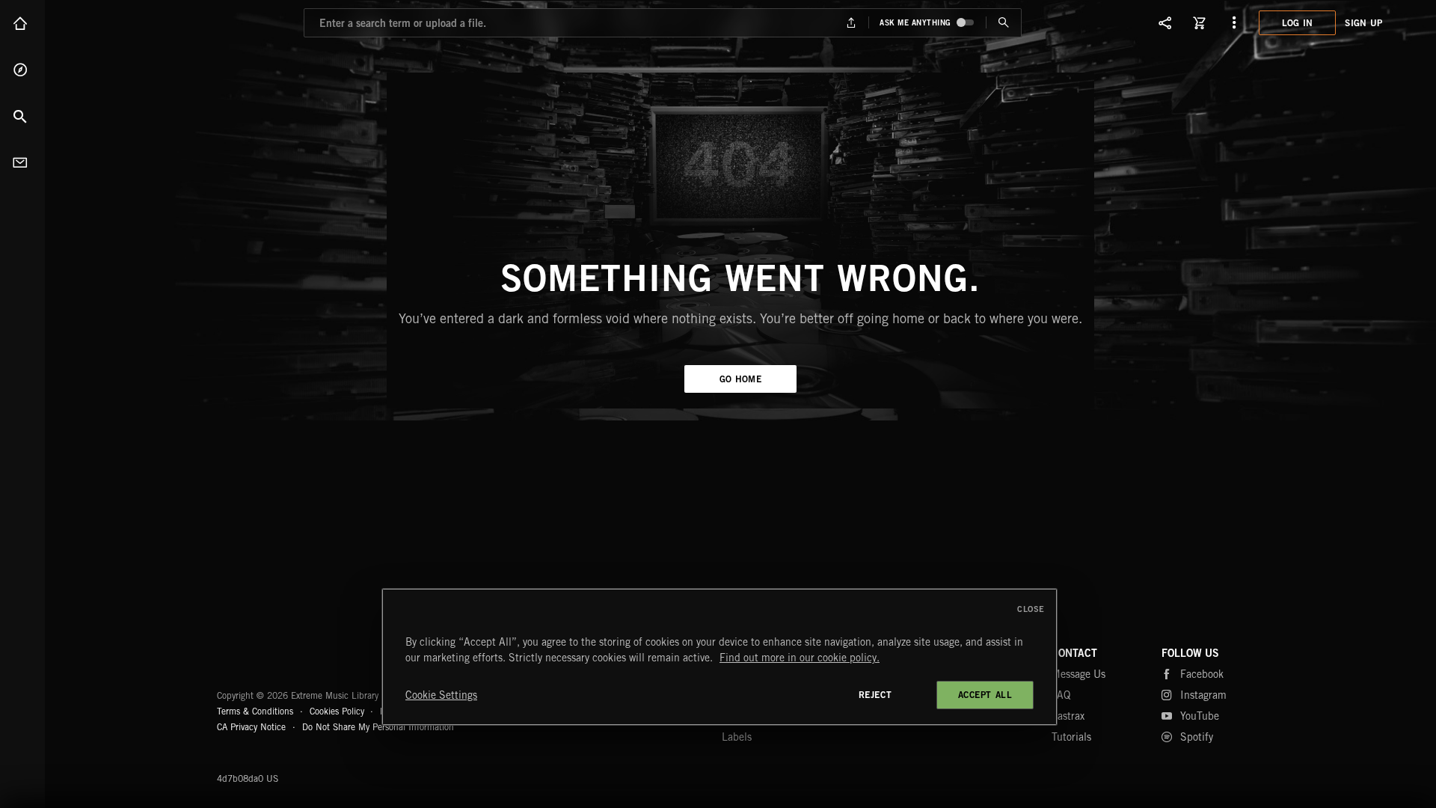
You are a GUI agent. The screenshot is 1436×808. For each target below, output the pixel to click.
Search (22, 116)
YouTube (1199, 716)
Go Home (740, 379)
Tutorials (1071, 737)
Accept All (985, 694)
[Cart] (1199, 22)
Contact (22, 162)
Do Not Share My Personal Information (378, 727)
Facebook (1202, 674)
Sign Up (1363, 22)
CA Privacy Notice (251, 726)
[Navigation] (1234, 22)
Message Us (1078, 674)
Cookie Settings (441, 695)
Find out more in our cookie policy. (799, 658)
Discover (22, 69)
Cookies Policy (337, 711)
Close (1031, 609)
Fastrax (1068, 716)
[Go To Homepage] (126, 22)
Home (22, 23)
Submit (1003, 23)
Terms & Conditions (255, 711)
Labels (737, 737)
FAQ (1061, 695)
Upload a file (851, 23)
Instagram (1203, 695)
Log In (1297, 22)
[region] (719, 657)
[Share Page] (1165, 22)
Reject (875, 694)
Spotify (1196, 737)
